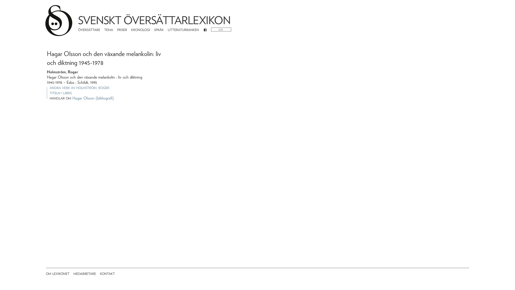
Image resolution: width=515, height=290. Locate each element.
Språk (159, 30)
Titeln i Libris (61, 93)
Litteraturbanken (183, 30)
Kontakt (107, 274)
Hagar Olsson (83, 98)
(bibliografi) (105, 98)
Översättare (89, 30)
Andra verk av (79, 88)
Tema (108, 30)
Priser (122, 30)
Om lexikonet (57, 274)
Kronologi (140, 30)
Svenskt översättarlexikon (154, 20)
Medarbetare (84, 274)
